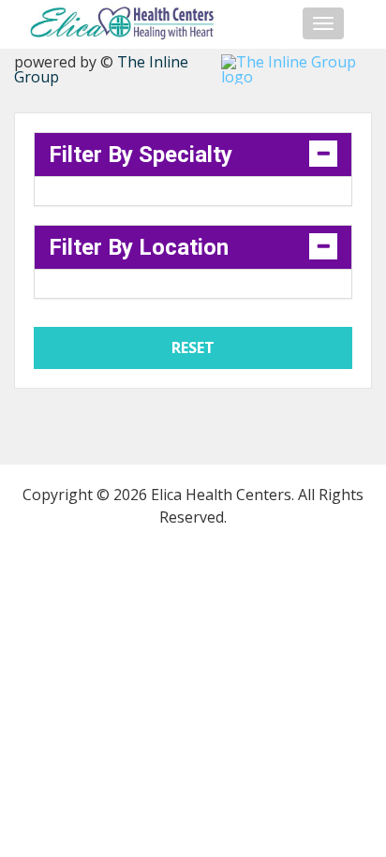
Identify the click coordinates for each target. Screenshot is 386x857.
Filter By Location (139, 247)
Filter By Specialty (140, 154)
